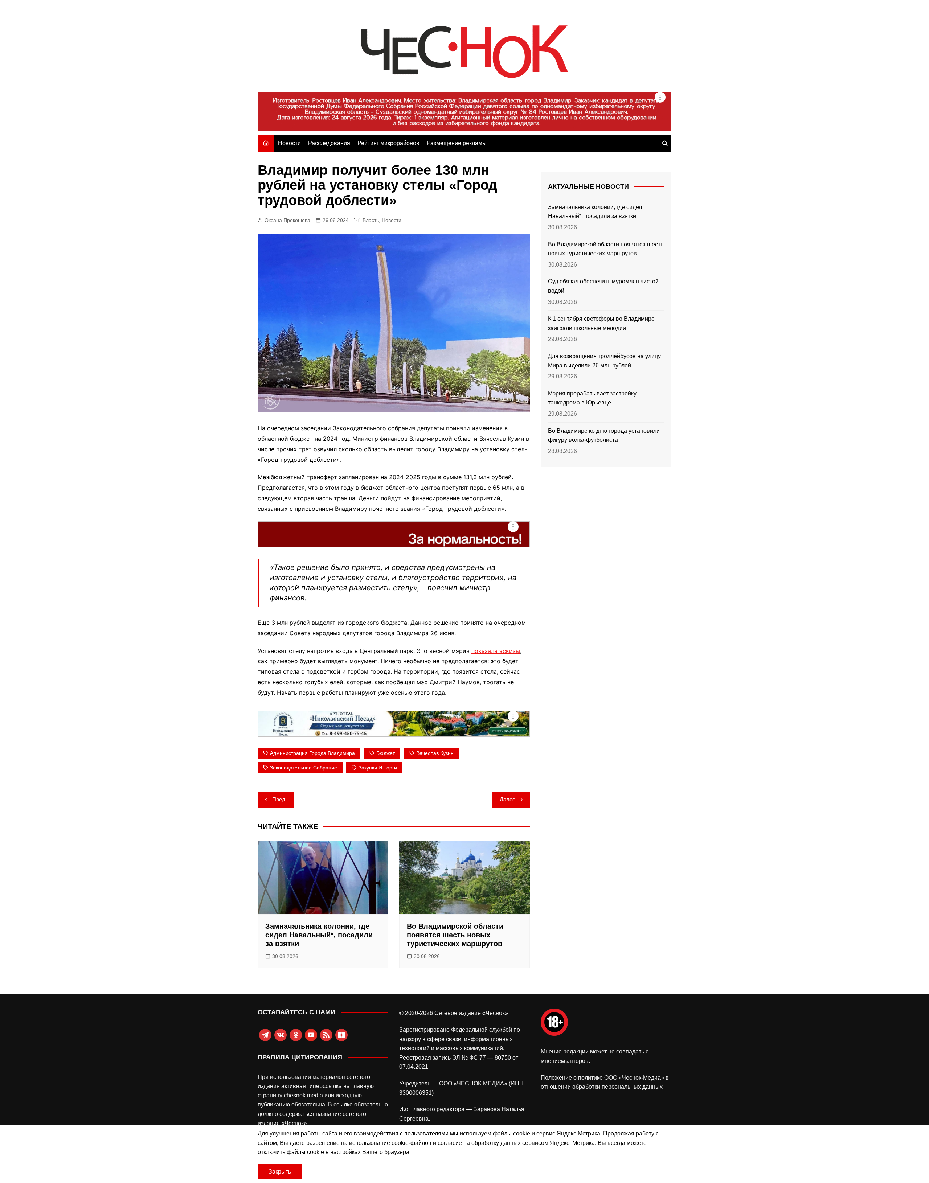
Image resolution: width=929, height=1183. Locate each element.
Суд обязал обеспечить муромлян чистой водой (603, 286)
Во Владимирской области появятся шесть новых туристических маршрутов (455, 935)
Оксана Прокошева (287, 220)
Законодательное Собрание (303, 768)
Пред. (279, 799)
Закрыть (280, 1171)
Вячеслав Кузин (435, 753)
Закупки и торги (378, 768)
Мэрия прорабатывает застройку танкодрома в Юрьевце (592, 398)
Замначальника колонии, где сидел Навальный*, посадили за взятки (319, 935)
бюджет (385, 753)
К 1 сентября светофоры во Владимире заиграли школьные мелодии (601, 323)
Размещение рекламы (457, 143)
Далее (507, 799)
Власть (371, 220)
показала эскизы (495, 650)
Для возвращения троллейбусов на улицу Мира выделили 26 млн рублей (604, 361)
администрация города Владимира (312, 753)
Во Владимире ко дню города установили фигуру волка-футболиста (604, 435)
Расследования (329, 143)
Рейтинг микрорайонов (388, 143)
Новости (289, 143)
